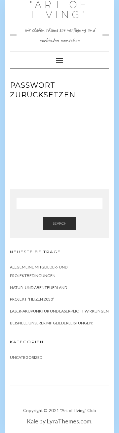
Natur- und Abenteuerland (38, 287)
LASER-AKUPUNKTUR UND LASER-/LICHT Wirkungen (59, 311)
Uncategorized (26, 357)
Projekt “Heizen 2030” (32, 299)
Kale (32, 421)
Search (59, 223)
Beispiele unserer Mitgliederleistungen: (51, 322)
